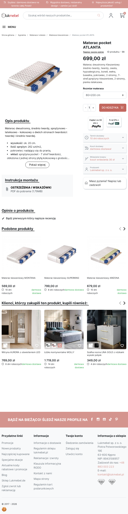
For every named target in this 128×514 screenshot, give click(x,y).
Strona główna (8, 35)
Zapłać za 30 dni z (95, 121)
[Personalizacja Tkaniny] (60, 345)
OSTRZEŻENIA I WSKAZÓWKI (31, 187)
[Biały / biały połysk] (5, 345)
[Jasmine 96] (48, 345)
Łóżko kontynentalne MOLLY (59, 352)
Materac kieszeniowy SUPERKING (61, 278)
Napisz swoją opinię (93, 52)
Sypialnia (22, 35)
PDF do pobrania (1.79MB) (27, 191)
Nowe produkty (11, 448)
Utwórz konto (74, 454)
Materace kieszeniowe (58, 35)
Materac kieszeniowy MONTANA (19, 278)
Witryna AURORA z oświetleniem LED (21, 352)
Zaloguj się (72, 448)
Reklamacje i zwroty (46, 458)
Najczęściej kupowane (16, 454)
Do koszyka (110, 107)
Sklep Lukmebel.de (13, 480)
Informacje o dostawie (47, 443)
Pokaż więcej (37, 164)
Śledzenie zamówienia (79, 443)
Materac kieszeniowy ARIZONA (103, 278)
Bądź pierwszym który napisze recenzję (29, 218)
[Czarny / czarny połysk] (96, 345)
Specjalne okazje (12, 459)
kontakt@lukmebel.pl (111, 474)
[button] (104, 137)
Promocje (7, 443)
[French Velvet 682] (54, 345)
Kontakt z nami (43, 473)
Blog (4, 475)
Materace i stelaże (37, 35)
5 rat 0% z (114, 120)
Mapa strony (41, 478)
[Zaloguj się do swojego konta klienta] (111, 16)
